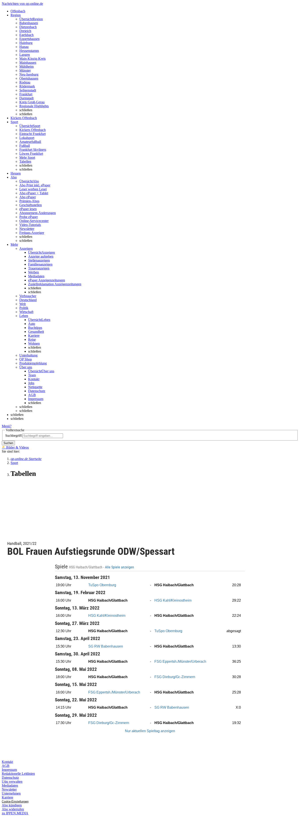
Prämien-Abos (29, 201)
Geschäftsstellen (30, 205)
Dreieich (25, 31)
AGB (32, 395)
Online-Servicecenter (34, 221)
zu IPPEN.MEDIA (15, 813)
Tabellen (25, 161)
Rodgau (24, 82)
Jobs (31, 383)
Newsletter (26, 229)
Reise (32, 339)
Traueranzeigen (38, 268)
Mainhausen (27, 62)
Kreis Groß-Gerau (32, 102)
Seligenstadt (27, 90)
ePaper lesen (28, 209)
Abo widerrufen (13, 809)
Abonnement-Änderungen (37, 213)
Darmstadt (26, 98)
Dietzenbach (28, 27)
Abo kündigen (12, 805)
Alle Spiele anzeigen (120, 567)
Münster (25, 70)
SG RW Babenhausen (105, 646)
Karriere (34, 335)
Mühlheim (26, 66)
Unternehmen (11, 793)
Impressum (35, 399)
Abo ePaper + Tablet (33, 193)
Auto (31, 324)
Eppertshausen (29, 39)
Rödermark (27, 86)
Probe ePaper (28, 217)
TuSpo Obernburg (102, 585)
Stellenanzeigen (39, 260)
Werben (33, 272)
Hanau (24, 47)
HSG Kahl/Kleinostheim (173, 600)
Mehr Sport (27, 157)
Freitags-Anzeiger (31, 233)
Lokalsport (26, 138)
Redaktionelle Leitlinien (18, 773)
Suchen (8, 443)
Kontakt (33, 379)
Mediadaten (36, 276)
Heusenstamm (29, 51)
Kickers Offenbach (32, 130)
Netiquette (35, 387)
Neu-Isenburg (28, 74)
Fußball (24, 145)
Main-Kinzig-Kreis (32, 58)
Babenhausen (28, 23)
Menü (6, 426)
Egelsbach (26, 35)
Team (32, 375)
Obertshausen (28, 78)
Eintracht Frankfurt (32, 134)
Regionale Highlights (34, 106)
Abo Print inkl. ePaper (34, 185)
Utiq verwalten (12, 781)
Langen (24, 54)
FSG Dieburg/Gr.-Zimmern (174, 677)
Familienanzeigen (40, 264)
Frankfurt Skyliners (32, 149)
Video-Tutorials (30, 225)
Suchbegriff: (13, 435)
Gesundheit (36, 331)
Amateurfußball (30, 142)
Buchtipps (35, 327)
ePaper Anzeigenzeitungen (46, 280)
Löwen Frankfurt (31, 153)
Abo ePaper (27, 197)
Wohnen (34, 343)
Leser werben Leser (33, 189)
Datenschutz (36, 391)
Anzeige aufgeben (40, 256)
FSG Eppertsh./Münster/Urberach (180, 661)
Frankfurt (25, 94)
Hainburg (26, 43)
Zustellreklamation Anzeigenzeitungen (54, 284)
